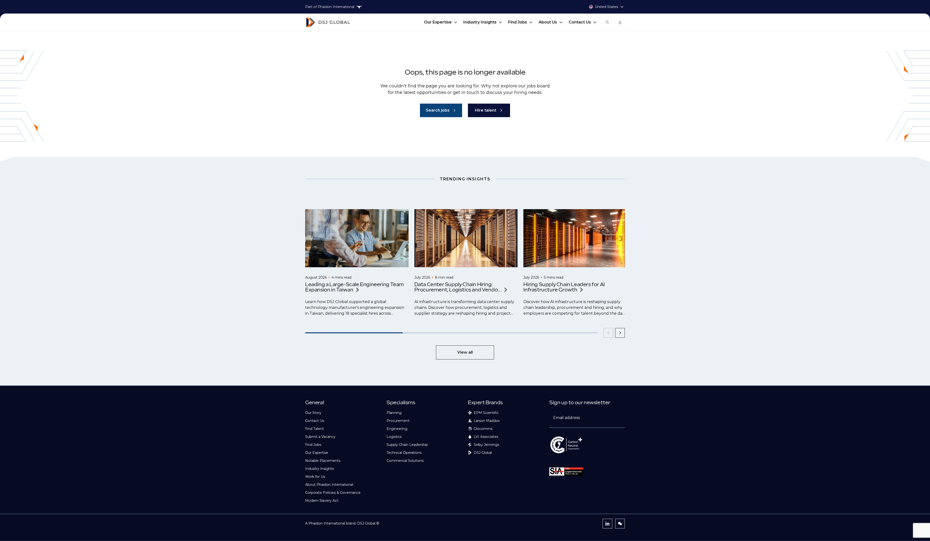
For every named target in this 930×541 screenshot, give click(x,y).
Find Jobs (517, 22)
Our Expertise (438, 22)
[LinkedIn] (607, 523)
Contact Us (580, 22)
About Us (548, 22)
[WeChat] (620, 523)
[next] (620, 333)
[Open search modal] (607, 22)
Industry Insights (479, 22)
